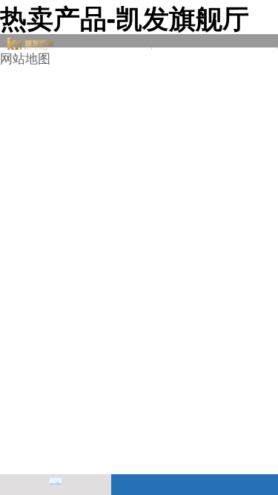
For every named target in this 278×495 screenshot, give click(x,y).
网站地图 (25, 57)
